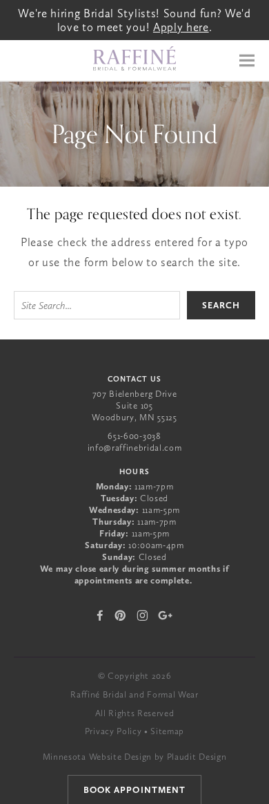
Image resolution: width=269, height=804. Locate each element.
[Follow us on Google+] (165, 615)
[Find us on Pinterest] (120, 615)
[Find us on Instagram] (142, 615)
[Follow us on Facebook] (100, 615)
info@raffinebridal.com (135, 447)
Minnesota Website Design (97, 756)
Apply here (181, 27)
